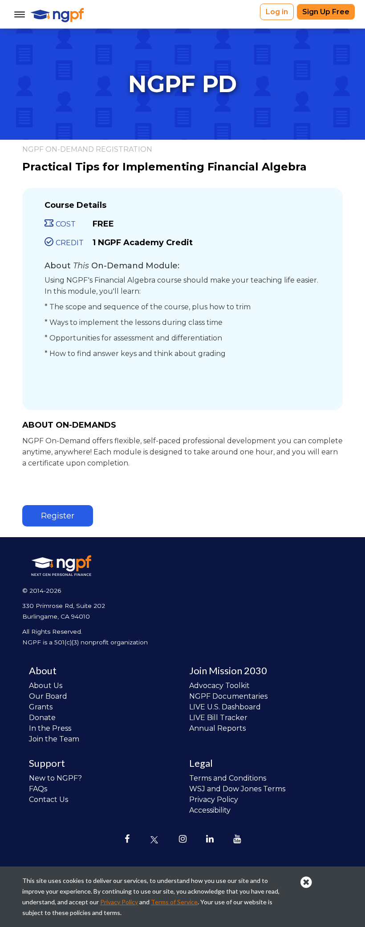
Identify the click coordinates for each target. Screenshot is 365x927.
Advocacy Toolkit (219, 685)
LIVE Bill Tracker (218, 717)
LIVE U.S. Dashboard (225, 707)
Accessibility (210, 810)
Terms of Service (174, 902)
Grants (41, 707)
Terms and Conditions (227, 778)
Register (57, 516)
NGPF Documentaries (228, 696)
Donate (42, 717)
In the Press (50, 728)
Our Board (48, 696)
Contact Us (48, 799)
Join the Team (54, 739)
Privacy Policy (213, 799)
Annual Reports (217, 728)
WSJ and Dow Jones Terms (237, 789)
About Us (45, 685)
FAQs (38, 789)
